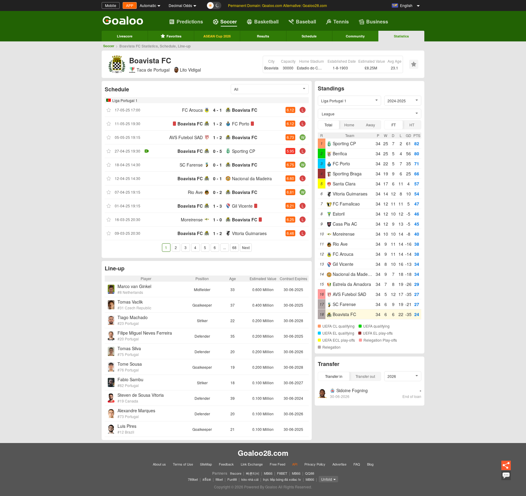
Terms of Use (183, 464)
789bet (193, 479)
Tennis (341, 21)
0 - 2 (217, 192)
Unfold (326, 479)
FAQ (356, 464)
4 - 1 (217, 110)
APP (129, 5)
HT (411, 124)
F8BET (282, 473)
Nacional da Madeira (252, 178)
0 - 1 (217, 165)
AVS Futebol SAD (186, 137)
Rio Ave (195, 192)
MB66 (268, 473)
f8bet (219, 479)
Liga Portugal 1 (125, 100)
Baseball (306, 21)
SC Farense (191, 165)
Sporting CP (243, 151)
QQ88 (309, 473)
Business (377, 21)
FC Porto (240, 124)
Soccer (228, 21)
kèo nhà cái (249, 479)
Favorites (174, 36)
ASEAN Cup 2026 (217, 36)
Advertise (339, 464)
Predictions (190, 21)
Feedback (226, 464)
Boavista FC (244, 110)
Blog (370, 464)
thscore (235, 473)
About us (159, 464)
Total (328, 124)
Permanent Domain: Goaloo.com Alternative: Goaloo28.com (277, 5)
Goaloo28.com (263, 453)
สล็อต (206, 479)
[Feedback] (506, 479)
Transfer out (365, 376)
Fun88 (232, 479)
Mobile (110, 5)
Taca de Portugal (153, 70)
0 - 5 (217, 151)
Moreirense (192, 219)
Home (349, 124)
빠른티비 (252, 473)
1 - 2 (217, 124)
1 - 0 (217, 219)
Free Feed (277, 464)
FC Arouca (192, 110)
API (294, 464)
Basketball (266, 21)
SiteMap (206, 464)
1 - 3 (217, 206)
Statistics (401, 36)
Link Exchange (252, 464)
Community (355, 36)
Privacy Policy (314, 464)
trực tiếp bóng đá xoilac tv (282, 479)
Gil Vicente (242, 206)
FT (393, 124)
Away (370, 124)
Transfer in (333, 376)
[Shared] (506, 469)
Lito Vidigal (190, 70)
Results (263, 36)
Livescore (124, 36)
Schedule (309, 36)
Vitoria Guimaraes (249, 233)
